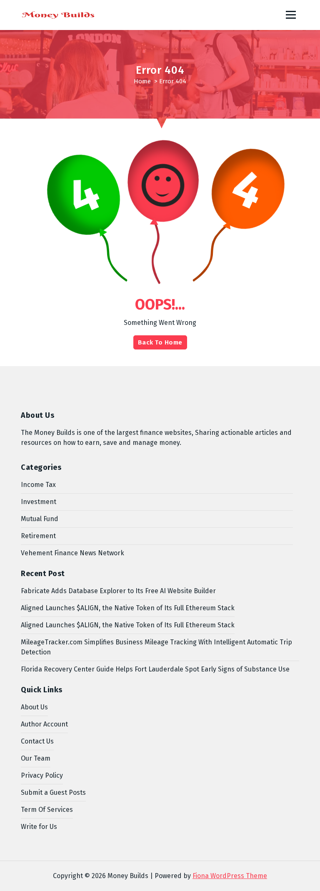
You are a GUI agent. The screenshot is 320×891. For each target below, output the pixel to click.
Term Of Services (47, 810)
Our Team (35, 758)
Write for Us (39, 827)
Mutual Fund (39, 519)
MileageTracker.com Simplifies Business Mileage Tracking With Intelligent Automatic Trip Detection (156, 647)
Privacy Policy (42, 775)
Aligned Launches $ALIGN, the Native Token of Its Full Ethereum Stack (128, 608)
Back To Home (160, 342)
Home (142, 81)
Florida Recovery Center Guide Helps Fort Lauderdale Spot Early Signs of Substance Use (155, 669)
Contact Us (37, 741)
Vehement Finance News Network (72, 553)
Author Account (44, 724)
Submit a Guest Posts (53, 792)
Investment (38, 502)
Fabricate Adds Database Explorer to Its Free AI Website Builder (118, 591)
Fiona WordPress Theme (229, 876)
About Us (34, 707)
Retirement (38, 536)
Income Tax (38, 485)
